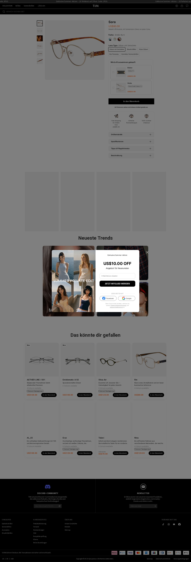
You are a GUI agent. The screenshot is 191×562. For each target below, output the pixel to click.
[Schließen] (147, 252)
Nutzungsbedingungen (116, 307)
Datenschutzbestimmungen (118, 305)
